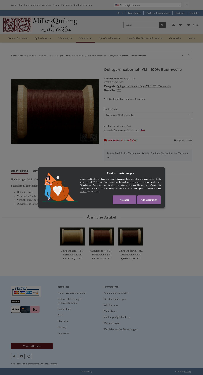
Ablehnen (124, 200)
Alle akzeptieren (149, 200)
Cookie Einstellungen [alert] (120, 173)
